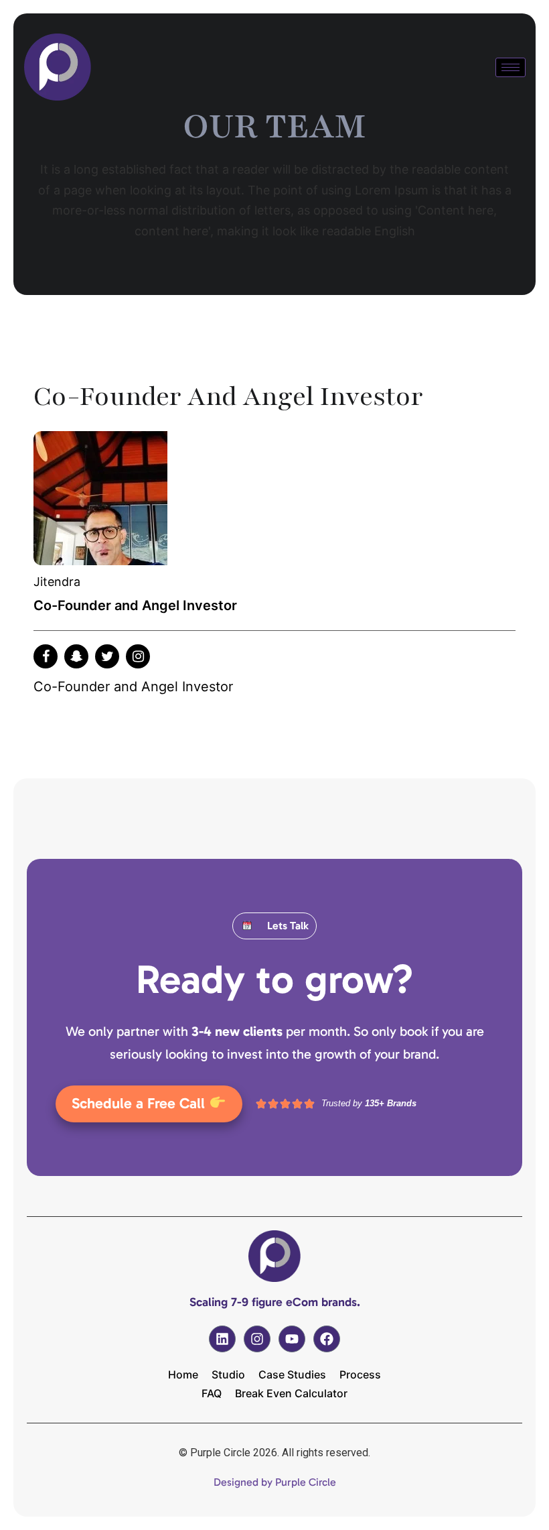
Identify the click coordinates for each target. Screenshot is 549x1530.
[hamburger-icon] (510, 67)
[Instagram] (257, 1339)
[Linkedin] (222, 1339)
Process (360, 1374)
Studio (228, 1374)
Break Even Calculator (291, 1393)
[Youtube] (292, 1339)
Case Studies (292, 1374)
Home (183, 1374)
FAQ (212, 1393)
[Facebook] (326, 1339)
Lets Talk (288, 925)
